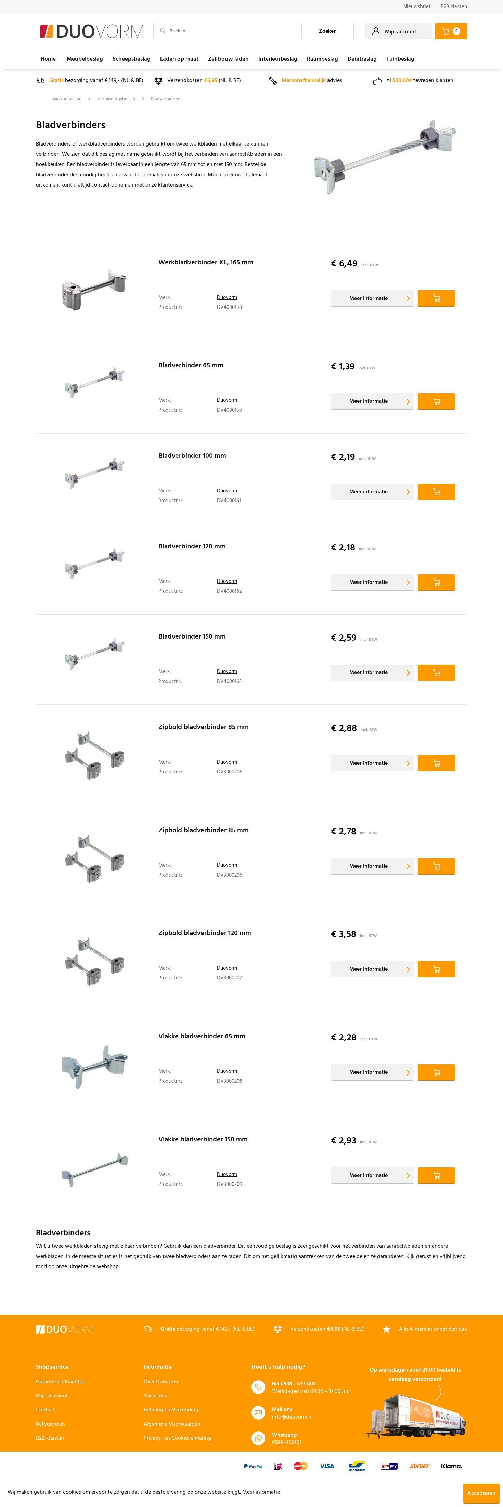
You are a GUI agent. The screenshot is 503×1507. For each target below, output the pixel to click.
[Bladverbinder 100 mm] (94, 480)
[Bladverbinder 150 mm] (94, 661)
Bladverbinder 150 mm (192, 637)
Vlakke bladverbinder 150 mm (203, 1140)
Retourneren (50, 1424)
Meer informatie (368, 298)
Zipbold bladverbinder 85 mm (203, 728)
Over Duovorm (161, 1382)
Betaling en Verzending (171, 1410)
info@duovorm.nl (292, 1417)
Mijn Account (52, 1396)
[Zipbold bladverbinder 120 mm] (94, 964)
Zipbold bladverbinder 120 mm (204, 934)
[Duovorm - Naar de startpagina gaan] (91, 31)
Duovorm (227, 297)
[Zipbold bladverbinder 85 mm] (94, 758)
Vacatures (155, 1396)
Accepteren (481, 1493)
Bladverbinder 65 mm (190, 366)
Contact (45, 1410)
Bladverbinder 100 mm (192, 457)
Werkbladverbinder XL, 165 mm (205, 263)
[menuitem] (417, 7)
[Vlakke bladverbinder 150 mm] (94, 1170)
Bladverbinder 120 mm (192, 547)
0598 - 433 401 (298, 1384)
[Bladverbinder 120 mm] (94, 571)
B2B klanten (454, 7)
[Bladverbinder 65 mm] (94, 390)
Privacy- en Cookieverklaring (177, 1438)
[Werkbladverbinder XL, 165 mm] (94, 293)
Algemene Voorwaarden (172, 1424)
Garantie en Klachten (61, 1382)
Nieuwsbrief (416, 7)
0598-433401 (286, 1442)
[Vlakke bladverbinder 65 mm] (94, 1067)
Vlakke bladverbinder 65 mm (201, 1037)
